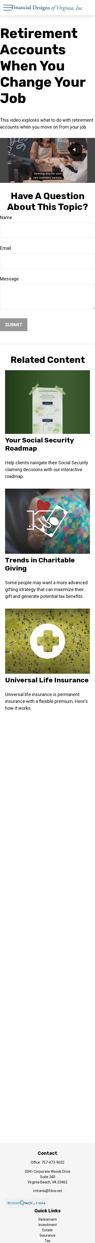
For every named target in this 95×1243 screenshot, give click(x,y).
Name (6, 217)
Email (5, 248)
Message (9, 278)
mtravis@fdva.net (47, 1191)
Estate (47, 1230)
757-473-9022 (53, 1162)
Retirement (48, 1219)
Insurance (47, 1235)
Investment (48, 1225)
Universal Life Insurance (47, 680)
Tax (47, 1241)
